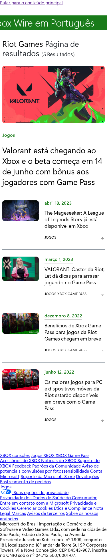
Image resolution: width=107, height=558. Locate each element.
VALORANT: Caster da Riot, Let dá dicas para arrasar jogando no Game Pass (75, 275)
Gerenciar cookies (35, 508)
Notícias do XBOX (59, 460)
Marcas (18, 513)
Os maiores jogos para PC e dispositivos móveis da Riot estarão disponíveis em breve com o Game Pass (74, 394)
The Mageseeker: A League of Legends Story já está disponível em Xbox (74, 219)
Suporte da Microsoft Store (48, 476)
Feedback (21, 466)
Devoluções (87, 476)
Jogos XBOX (43, 455)
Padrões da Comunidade (56, 466)
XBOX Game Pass (71, 293)
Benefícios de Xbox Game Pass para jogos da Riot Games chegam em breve (73, 332)
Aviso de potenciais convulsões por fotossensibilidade (49, 468)
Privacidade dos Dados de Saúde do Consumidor (48, 497)
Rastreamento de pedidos (25, 481)
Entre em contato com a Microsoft (34, 503)
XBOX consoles (15, 455)
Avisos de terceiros (46, 513)
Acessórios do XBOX (20, 460)
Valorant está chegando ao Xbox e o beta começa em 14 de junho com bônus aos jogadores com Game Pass (52, 165)
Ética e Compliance (73, 508)
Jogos (8, 136)
